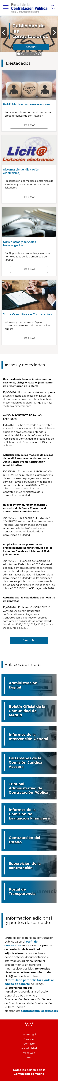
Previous (4, 32)
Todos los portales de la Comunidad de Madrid (29, 1071)
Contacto (29, 1043)
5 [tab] (35, 53)
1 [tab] (18, 53)
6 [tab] (39, 53)
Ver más (29, 640)
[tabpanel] (29, 35)
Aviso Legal (29, 1034)
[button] (5, 7)
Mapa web (29, 1053)
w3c (29, 1057)
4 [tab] (31, 53)
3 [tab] (27, 53)
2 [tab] (22, 53)
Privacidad (29, 1039)
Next (54, 32)
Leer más (29, 125)
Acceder (30, 47)
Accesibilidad (29, 1048)
